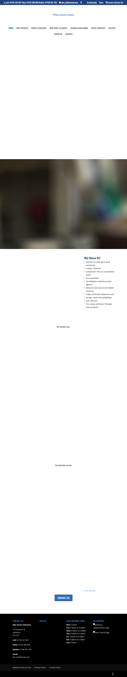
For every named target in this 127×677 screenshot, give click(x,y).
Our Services (22, 28)
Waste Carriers (98, 28)
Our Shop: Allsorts (58, 28)
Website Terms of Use (22, 667)
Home (11, 28)
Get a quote (23, 58)
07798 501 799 (51, 2)
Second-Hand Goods (79, 28)
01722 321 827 (15, 2)
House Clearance (39, 28)
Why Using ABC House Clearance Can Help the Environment (40, 507)
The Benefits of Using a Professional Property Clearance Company (43, 533)
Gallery (112, 28)
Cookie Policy (55, 667)
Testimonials (92, 2)
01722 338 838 (32, 2)
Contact (69, 34)
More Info (36, 232)
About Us (58, 34)
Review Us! (118, 2)
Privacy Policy (40, 667)
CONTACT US (64, 598)
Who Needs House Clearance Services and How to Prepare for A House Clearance (49, 480)
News (101, 2)
